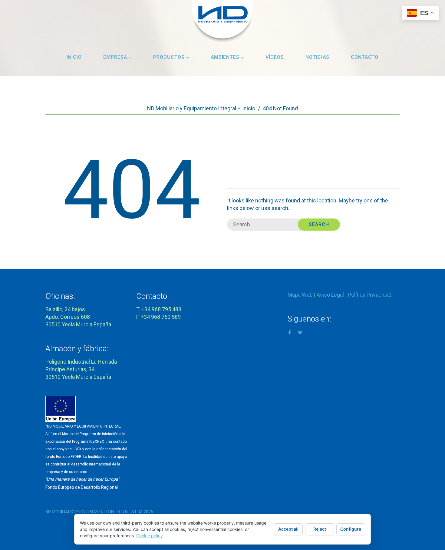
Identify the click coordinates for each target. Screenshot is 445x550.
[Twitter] (300, 332)
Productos (169, 57)
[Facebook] (290, 332)
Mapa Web (300, 295)
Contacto (365, 57)
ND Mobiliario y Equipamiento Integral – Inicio (201, 108)
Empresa (115, 57)
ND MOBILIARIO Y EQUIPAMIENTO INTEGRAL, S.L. (91, 511)
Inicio (74, 57)
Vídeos (274, 57)
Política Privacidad (369, 295)
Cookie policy (149, 535)
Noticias (317, 57)
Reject (319, 529)
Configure (350, 529)
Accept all (288, 529)
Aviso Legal (330, 295)
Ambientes (225, 57)
